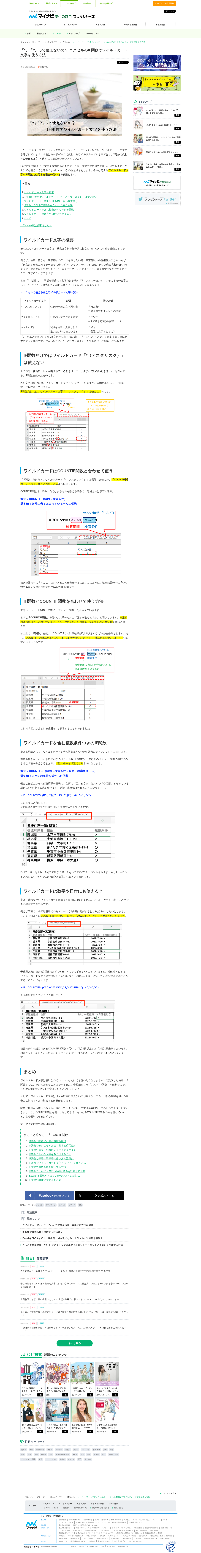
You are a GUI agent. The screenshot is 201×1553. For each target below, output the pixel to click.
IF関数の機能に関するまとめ (45, 1180)
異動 (103, 1454)
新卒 (88, 1454)
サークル (87, 1459)
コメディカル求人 (87, 1538)
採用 (102, 1546)
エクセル (62, 1205)
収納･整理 (96, 1450)
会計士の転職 (143, 1536)
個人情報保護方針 (123, 1546)
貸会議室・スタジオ (104, 1541)
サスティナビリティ (92, 1546)
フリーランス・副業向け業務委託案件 (114, 1522)
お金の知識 (113, 1504)
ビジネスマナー (65, 1504)
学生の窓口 (34, 3)
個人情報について (80, 1508)
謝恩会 (75, 1450)
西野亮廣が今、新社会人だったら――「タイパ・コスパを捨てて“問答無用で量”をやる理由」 (66, 1271)
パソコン (39, 1205)
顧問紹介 (169, 1536)
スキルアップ (74, 33)
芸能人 (67, 1450)
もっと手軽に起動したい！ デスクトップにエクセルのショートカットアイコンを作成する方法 (72, 1245)
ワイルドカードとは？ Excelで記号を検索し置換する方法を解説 (57, 1225)
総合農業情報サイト (91, 1530)
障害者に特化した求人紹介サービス (87, 1522)
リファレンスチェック (135, 1541)
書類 (80, 1205)
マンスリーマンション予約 (104, 1533)
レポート (71, 1459)
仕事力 (49, 1450)
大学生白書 (40, 1450)
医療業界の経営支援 (150, 1538)
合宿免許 (87, 3)
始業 (105, 1450)
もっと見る (74, 1343)
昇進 (82, 1454)
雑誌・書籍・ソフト (167, 1528)
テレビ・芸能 (113, 1454)
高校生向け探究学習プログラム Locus (85, 1525)
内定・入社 (81, 1504)
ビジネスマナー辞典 (28, 1459)
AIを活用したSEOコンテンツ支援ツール (129, 1533)
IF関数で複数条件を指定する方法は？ (42, 1232)
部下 (79, 1459)
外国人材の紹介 (165, 1538)
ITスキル (58, 33)
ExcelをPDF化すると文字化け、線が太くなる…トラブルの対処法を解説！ (62, 1238)
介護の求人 (137, 1538)
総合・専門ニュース (82, 1528)
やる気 (43, 1454)
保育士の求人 (115, 1538)
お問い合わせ (118, 1508)
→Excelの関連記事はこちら (36, 225)
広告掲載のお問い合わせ (100, 1508)
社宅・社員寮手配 (119, 1541)
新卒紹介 (102, 1536)
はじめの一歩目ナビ (104, 3)
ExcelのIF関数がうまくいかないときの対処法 (54, 1175)
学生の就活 (62, 1520)
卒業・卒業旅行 (97, 1504)
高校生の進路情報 (64, 1525)
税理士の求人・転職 (156, 1536)
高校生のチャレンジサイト (100, 1528)
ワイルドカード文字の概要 (39, 192)
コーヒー (59, 1450)
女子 (36, 1454)
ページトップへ (169, 1493)
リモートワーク (92, 33)
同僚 (22, 1454)
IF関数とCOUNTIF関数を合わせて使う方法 (48, 205)
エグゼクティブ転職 (129, 1536)
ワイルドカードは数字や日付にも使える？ (48, 214)
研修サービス (63, 1541)
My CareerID (154, 1530)
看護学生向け (88, 1520)
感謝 (111, 1450)
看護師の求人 (75, 1538)
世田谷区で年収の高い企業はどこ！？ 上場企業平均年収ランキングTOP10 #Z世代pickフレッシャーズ (70, 1299)
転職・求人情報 (116, 1520)
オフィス (72, 1205)
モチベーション (51, 1459)
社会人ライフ (42, 33)
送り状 (75, 1454)
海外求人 (127, 1520)
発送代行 (92, 1541)
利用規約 (66, 1508)
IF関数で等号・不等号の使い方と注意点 (51, 1158)
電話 (29, 1454)
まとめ (27, 218)
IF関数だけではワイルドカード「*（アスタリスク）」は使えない (60, 197)
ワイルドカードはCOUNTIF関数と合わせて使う (51, 201)
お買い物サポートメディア (84, 1533)
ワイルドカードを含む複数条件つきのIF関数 (49, 209)
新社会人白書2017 (62, 1454)
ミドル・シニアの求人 (66, 1522)
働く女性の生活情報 (151, 1528)
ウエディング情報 (64, 1530)
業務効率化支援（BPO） (78, 1541)
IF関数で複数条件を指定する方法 (47, 1167)
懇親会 (23, 1450)
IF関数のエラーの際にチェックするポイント (54, 1150)
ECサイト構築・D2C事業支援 (123, 1530)
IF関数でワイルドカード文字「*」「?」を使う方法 (57, 1162)
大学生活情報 (138, 1528)
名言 (40, 1459)
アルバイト (86, 1450)
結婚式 (62, 1459)
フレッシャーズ (69, 3)
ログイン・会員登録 (165, 3)
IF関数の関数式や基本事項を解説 (47, 1141)
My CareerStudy (141, 1530)
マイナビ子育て (106, 1530)
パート (165, 1520)
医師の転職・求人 (102, 1538)
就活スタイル (51, 3)
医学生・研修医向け (101, 1520)
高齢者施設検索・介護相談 (153, 1533)
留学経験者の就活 (74, 1520)
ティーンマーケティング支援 (121, 1528)
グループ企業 (111, 1546)
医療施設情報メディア (66, 1533)
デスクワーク (51, 1205)
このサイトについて (51, 1508)
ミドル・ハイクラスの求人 (141, 1520)
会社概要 (73, 1546)
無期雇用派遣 (127, 1538)
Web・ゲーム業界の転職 (75, 1536)
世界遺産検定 (77, 1530)
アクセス (81, 1546)
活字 (50, 1454)
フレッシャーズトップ (30, 42)
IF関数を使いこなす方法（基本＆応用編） (52, 1145)
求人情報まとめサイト (66, 1528)
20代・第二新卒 (92, 1536)
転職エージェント (114, 1536)
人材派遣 (62, 1536)
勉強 (31, 1450)
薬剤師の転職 (63, 1538)
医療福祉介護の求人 (135, 1522)
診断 (29, 33)
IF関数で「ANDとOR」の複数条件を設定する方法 (57, 1171)
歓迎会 (96, 1454)
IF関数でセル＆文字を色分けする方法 (50, 1154)
